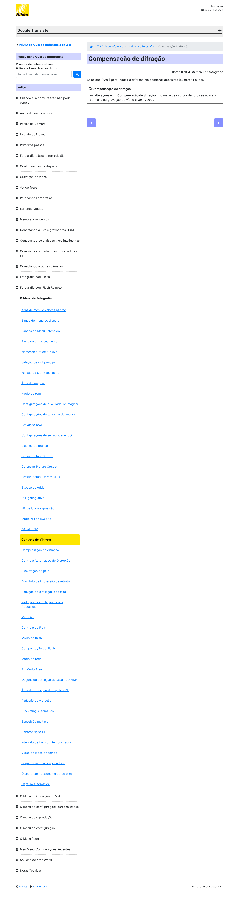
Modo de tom (31, 393)
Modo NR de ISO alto (36, 519)
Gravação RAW (32, 425)
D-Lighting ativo (32, 498)
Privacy (23, 886)
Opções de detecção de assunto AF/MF (49, 680)
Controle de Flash (33, 627)
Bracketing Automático (37, 711)
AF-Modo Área (31, 669)
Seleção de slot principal (38, 362)
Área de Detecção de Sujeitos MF (45, 690)
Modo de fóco (31, 659)
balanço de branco (34, 446)
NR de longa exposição (37, 508)
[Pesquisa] (77, 74)
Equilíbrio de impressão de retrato (45, 581)
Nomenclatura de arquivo (39, 352)
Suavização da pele (35, 571)
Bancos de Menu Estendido (40, 331)
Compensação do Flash (38, 648)
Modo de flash (31, 638)
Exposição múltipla (34, 721)
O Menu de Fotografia (141, 46)
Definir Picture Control (37, 456)
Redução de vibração (36, 700)
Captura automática (35, 784)
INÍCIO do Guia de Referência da (45, 45)
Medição (27, 617)
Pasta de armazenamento (39, 341)
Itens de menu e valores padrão (43, 310)
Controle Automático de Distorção (45, 560)
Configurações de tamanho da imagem (49, 414)
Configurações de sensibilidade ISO (46, 435)
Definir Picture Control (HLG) (42, 477)
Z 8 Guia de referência (110, 46)
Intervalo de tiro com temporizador (46, 742)
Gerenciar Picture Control (39, 466)
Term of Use (40, 886)
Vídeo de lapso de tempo (39, 753)
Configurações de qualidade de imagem (49, 404)
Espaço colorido (33, 487)
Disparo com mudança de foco (43, 763)
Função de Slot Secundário (40, 372)
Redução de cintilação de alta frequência (42, 604)
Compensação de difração (40, 550)
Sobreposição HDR (34, 732)
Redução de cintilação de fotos (43, 592)
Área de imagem (33, 383)
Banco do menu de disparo (40, 320)
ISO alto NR (29, 529)
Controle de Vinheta (36, 539)
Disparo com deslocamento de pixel (47, 773)
